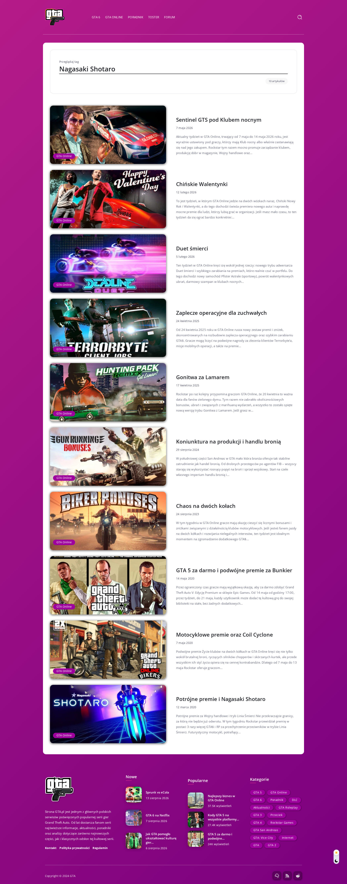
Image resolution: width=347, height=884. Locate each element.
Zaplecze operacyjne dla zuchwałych (221, 312)
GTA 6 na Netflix (157, 815)
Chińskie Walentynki (202, 184)
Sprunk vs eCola (157, 792)
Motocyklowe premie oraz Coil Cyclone (224, 634)
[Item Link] (108, 135)
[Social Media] (277, 876)
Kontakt (50, 848)
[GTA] (55, 17)
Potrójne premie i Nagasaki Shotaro (220, 699)
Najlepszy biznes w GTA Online (221, 798)
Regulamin (100, 848)
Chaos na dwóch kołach (206, 505)
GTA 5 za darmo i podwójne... (220, 836)
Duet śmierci (192, 248)
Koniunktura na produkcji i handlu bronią (228, 441)
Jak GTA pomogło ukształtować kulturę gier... (161, 838)
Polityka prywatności (74, 848)
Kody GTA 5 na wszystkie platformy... (223, 817)
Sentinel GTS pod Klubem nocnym (218, 119)
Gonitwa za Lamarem (203, 377)
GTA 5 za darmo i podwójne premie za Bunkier (234, 570)
